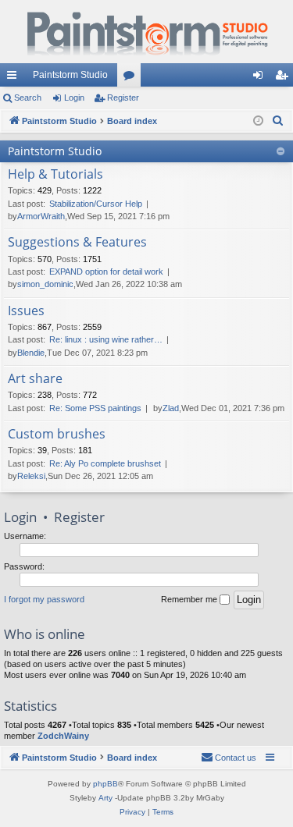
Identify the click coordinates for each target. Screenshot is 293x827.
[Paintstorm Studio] (146, 31)
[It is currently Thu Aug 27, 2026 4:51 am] (258, 121)
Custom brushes (56, 434)
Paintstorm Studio (70, 74)
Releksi (31, 476)
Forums (132, 78)
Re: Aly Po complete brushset (105, 463)
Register (123, 97)
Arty (105, 797)
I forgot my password (44, 599)
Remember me (190, 599)
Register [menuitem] (284, 78)
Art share (35, 379)
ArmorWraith (41, 216)
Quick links (14, 78)
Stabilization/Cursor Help (95, 203)
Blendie (31, 352)
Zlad (171, 408)
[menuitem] (278, 121)
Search (27, 97)
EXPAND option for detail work (106, 271)
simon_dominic (45, 284)
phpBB (105, 783)
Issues (26, 311)
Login (74, 97)
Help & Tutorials (55, 175)
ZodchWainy (63, 735)
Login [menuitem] (261, 78)
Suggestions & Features (77, 242)
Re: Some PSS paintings (95, 408)
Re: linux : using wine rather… (106, 339)
